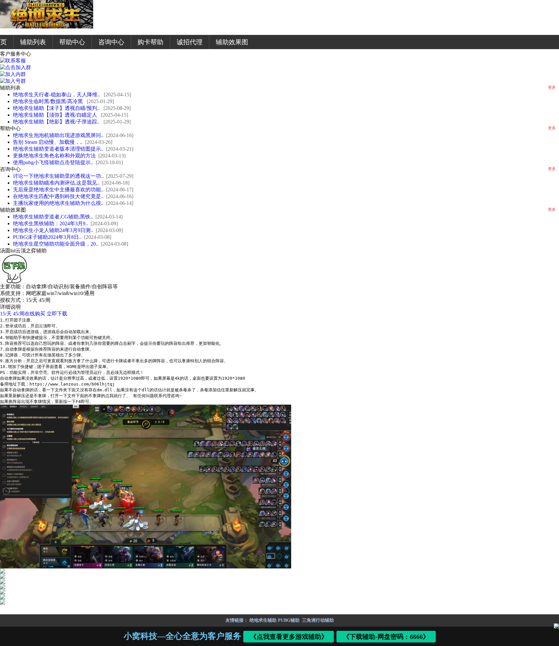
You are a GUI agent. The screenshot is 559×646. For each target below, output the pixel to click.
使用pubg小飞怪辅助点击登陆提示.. (53, 162)
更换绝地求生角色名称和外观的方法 (54, 155)
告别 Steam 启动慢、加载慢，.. (47, 142)
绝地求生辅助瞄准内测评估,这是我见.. (56, 182)
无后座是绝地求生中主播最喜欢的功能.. (58, 189)
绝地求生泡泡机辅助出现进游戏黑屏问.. (58, 135)
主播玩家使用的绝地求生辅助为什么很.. (58, 203)
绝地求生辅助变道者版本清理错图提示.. (58, 149)
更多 (552, 87)
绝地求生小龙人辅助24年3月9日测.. (53, 230)
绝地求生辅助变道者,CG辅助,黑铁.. (53, 216)
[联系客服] (13, 60)
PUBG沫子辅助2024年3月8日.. (47, 237)
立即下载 (57, 313)
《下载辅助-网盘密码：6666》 (386, 636)
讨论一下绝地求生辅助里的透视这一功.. (58, 176)
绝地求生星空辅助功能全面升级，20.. (55, 244)
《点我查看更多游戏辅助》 (289, 636)
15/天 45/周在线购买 (22, 313)
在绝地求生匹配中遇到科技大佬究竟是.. (58, 196)
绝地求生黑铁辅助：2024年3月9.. (50, 223)
